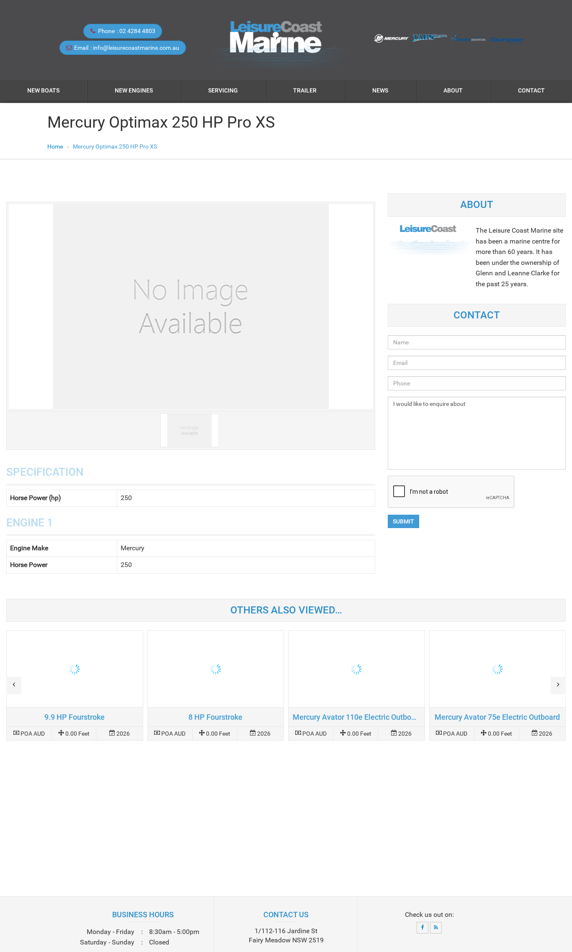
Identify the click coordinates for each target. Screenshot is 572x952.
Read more (75, 685)
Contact (531, 90)
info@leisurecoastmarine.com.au (136, 47)
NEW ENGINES (134, 90)
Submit (403, 521)
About (453, 90)
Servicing (223, 90)
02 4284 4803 (137, 31)
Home (55, 146)
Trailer (305, 90)
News (380, 90)
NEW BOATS (43, 90)
